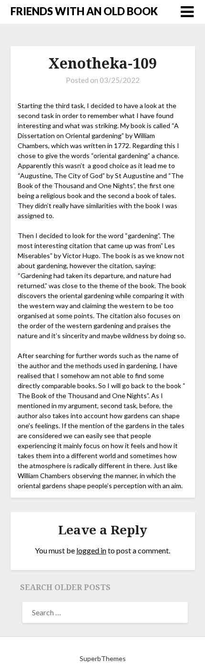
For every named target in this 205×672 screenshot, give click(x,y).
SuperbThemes (103, 658)
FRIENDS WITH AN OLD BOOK (84, 11)
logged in (91, 550)
